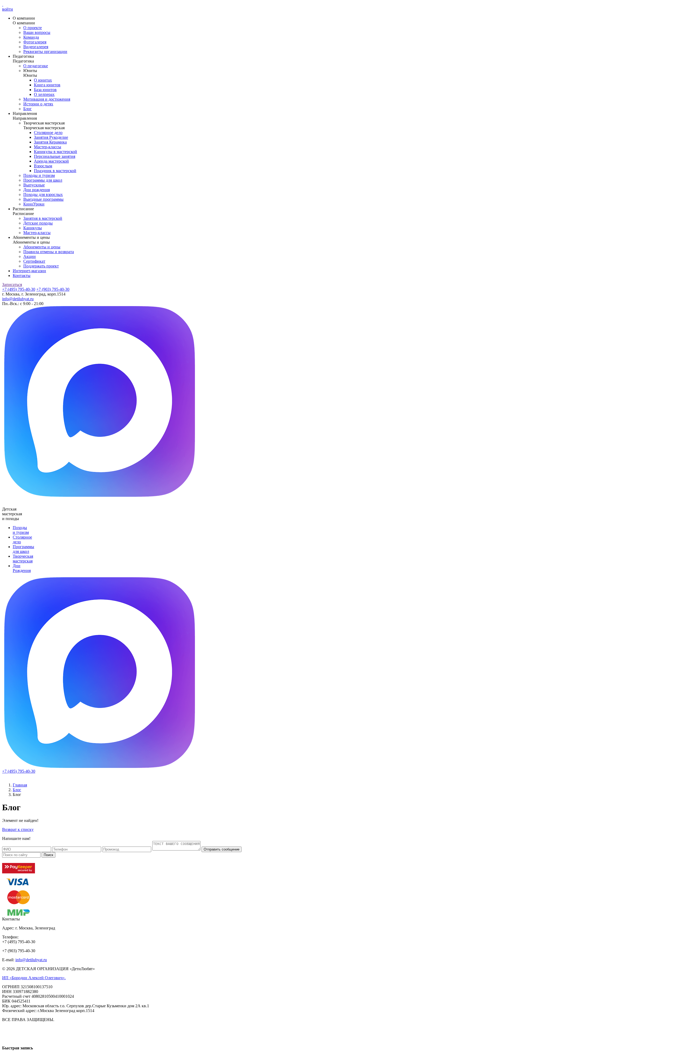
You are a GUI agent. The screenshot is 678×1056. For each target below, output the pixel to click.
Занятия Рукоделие (51, 137)
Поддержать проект (41, 266)
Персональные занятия (54, 156)
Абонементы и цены (41, 247)
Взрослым (43, 166)
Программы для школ (42, 180)
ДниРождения (22, 568)
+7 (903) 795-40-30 (52, 289)
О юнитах (43, 80)
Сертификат (34, 261)
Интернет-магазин (29, 271)
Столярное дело (48, 132)
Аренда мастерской (51, 161)
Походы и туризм (39, 175)
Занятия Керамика (50, 142)
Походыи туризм (21, 530)
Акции (29, 256)
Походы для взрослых (43, 194)
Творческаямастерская (23, 558)
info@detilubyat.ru (18, 299)
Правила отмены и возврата (48, 251)
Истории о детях (38, 104)
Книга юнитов (47, 85)
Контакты (21, 275)
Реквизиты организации (45, 51)
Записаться (12, 284)
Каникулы (32, 228)
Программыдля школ (23, 549)
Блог (27, 108)
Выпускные (34, 185)
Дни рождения (36, 189)
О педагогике (35, 66)
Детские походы (38, 223)
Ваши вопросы (36, 32)
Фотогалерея (34, 42)
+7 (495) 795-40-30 (18, 289)
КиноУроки (33, 204)
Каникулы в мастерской (55, 151)
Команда (31, 37)
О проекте (32, 27)
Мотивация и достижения (46, 99)
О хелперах (44, 94)
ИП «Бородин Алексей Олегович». (34, 978)
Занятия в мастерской (42, 218)
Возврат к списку (18, 829)
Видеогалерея (35, 46)
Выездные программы (43, 199)
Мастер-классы (47, 147)
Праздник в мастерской (55, 170)
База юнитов (45, 89)
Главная (20, 785)
